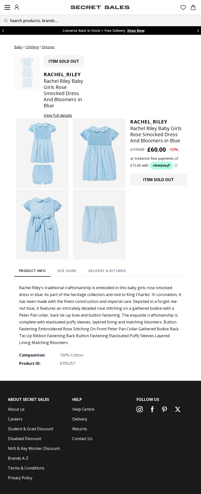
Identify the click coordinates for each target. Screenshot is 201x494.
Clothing (31, 47)
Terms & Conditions (26, 468)
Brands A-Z (18, 458)
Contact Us (82, 438)
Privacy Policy (20, 478)
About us (16, 409)
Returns (79, 429)
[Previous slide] (3, 30)
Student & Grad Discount (30, 429)
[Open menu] (7, 7)
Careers (15, 419)
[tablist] (72, 271)
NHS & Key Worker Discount (34, 448)
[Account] (17, 7)
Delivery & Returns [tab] (107, 270)
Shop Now (136, 30)
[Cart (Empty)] (193, 7)
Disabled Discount (24, 438)
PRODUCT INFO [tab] (32, 270)
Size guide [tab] (67, 270)
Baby (18, 47)
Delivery (79, 419)
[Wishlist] (183, 7)
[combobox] (100, 20)
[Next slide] (198, 30)
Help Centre (83, 409)
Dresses (48, 47)
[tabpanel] (100, 325)
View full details (58, 115)
